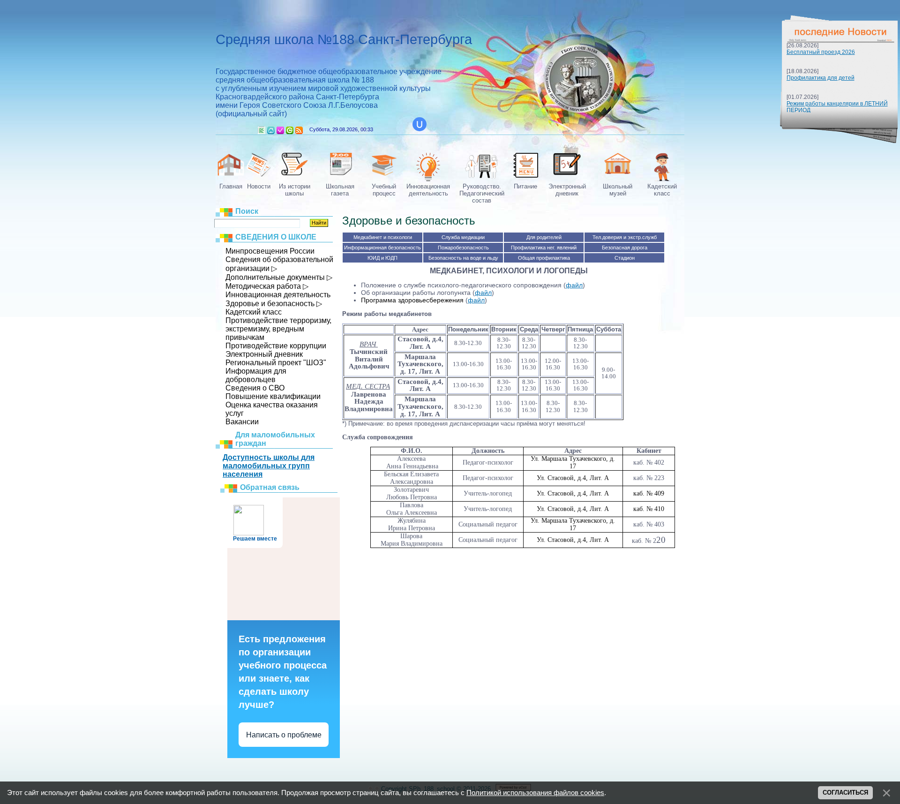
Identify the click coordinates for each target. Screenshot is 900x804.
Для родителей (544, 237)
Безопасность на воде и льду (463, 258)
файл (574, 285)
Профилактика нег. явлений (544, 247)
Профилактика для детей (821, 78)
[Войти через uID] (419, 124)
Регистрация (280, 130)
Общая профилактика (544, 258)
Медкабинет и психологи (382, 237)
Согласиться (845, 792)
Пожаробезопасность (463, 247)
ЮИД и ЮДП (383, 258)
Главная (271, 130)
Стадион (625, 258)
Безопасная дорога (624, 247)
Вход (289, 130)
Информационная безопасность (382, 247)
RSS (299, 130)
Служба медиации (463, 237)
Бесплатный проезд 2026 (821, 52)
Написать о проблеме (284, 735)
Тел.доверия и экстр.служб (624, 237)
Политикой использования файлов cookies (535, 792)
